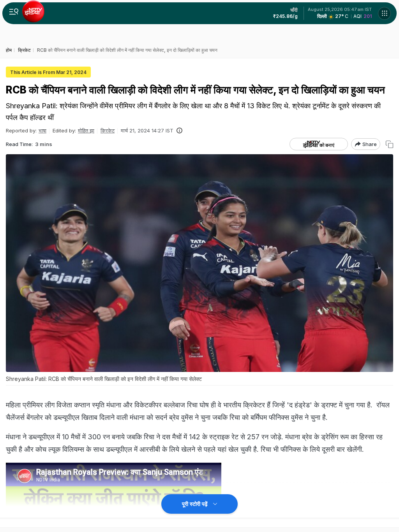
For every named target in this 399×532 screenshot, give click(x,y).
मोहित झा (86, 130)
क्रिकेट (108, 130)
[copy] (389, 144)
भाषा (42, 130)
